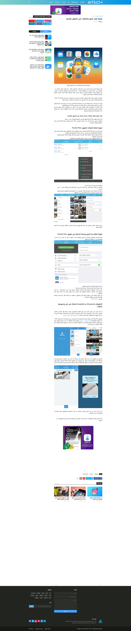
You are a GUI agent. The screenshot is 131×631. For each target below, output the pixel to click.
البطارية (36, 598)
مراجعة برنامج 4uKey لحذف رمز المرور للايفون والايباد (37, 36)
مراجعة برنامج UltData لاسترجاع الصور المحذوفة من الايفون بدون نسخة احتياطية (36, 43)
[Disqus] (78, 523)
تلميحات (32, 595)
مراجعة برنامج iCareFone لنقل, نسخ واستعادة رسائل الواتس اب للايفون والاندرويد (36, 58)
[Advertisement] (78, 35)
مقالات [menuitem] (64, 2)
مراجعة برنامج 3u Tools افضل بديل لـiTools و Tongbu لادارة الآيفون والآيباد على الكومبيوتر (37, 66)
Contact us (31, 629)
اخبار (47, 593)
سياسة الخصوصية (39, 629)
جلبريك (46, 595)
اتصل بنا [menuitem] (51, 2)
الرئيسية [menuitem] (82, 2)
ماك (50, 598)
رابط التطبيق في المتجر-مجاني (71, 315)
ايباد (50, 595)
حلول (37, 595)
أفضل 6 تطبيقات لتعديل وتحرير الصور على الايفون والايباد (62, 498)
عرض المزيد (56, 483)
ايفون (43, 593)
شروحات (91, 474)
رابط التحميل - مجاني (85, 321)
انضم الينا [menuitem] (57, 2)
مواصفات (34, 31)
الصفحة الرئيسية (99, 16)
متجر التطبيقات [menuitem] (75, 2)
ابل (50, 593)
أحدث (100, 585)
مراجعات (46, 31)
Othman (100, 629)
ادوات (41, 598)
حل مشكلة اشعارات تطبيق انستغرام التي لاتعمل (96, 498)
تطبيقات (93, 16)
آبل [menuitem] (68, 2)
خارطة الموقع (48, 629)
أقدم (56, 585)
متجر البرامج (85, 474)
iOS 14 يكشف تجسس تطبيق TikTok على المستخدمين (79, 498)
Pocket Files (94, 299)
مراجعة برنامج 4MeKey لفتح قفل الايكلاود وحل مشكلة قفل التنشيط (36, 51)
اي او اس (33, 593)
